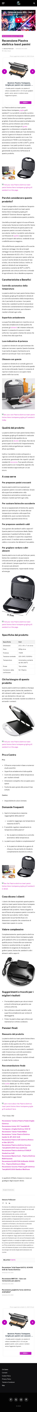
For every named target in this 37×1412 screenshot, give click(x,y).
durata (16, 441)
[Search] (34, 3)
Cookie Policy (6, 1376)
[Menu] (3, 3)
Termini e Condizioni (8, 1382)
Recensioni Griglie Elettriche (12, 36)
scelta (7, 1084)
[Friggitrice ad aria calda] (18, 3)
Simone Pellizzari (9, 48)
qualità (16, 236)
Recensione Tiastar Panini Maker (14, 1132)
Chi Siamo (5, 1369)
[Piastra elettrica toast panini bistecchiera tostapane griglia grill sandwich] (18, 168)
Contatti (4, 1372)
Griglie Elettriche (8, 1190)
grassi (25, 126)
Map (3, 1385)
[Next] (32, 71)
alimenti (14, 328)
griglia (21, 110)
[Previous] (4, 71)
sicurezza (13, 462)
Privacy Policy (6, 1379)
